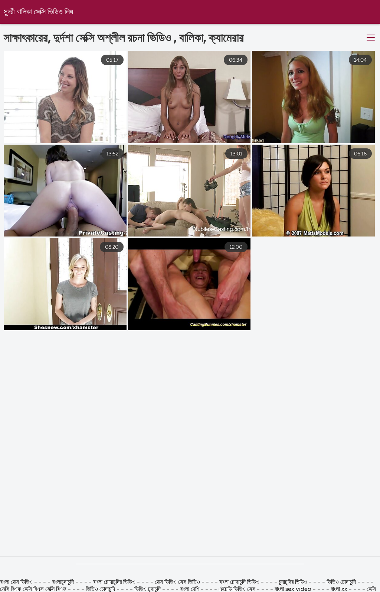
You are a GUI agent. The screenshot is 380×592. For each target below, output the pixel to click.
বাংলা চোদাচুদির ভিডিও (115, 582)
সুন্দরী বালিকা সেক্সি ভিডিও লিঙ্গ (38, 12)
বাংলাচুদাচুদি (63, 582)
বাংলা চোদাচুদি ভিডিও (240, 582)
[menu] (371, 38)
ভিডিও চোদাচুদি (342, 582)
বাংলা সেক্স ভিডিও (16, 582)
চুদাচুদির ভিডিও (294, 582)
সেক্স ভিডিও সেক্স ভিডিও (177, 582)
